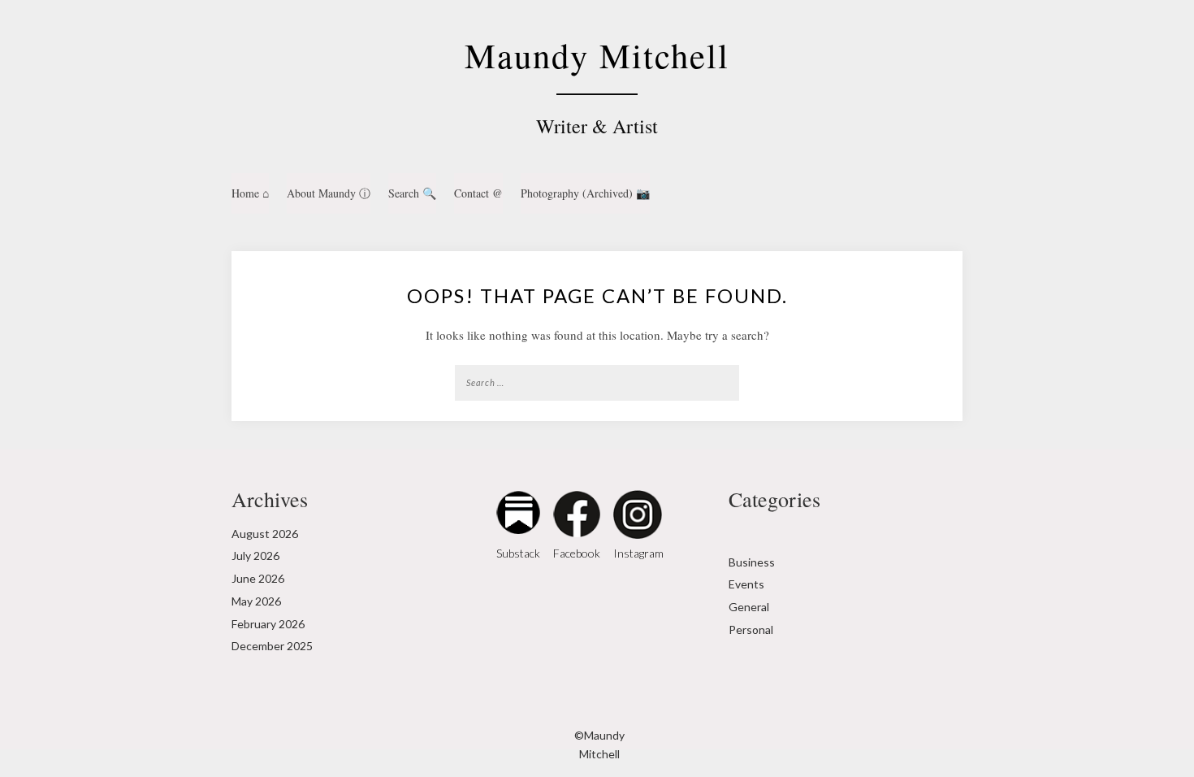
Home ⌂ (250, 193)
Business (752, 562)
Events (746, 584)
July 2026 (255, 555)
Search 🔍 (412, 193)
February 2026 (268, 624)
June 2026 (257, 578)
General (749, 607)
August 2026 (264, 533)
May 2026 (256, 601)
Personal (751, 629)
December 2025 (272, 646)
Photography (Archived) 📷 (585, 193)
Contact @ (478, 193)
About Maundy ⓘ (328, 193)
